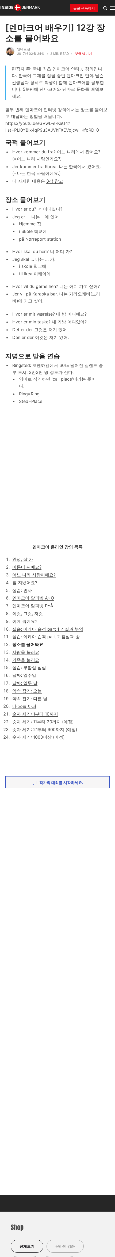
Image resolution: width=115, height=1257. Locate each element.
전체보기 (27, 1246)
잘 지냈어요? (24, 582)
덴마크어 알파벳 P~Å (32, 605)
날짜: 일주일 (24, 675)
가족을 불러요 (25, 660)
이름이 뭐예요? (26, 567)
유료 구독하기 (84, 8)
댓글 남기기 (83, 54)
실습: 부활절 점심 (29, 667)
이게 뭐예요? (24, 621)
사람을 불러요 (25, 652)
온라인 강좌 (65, 1246)
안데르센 (23, 49)
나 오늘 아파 (24, 706)
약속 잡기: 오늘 (27, 690)
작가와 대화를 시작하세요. (61, 782)
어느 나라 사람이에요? (34, 574)
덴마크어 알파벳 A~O (33, 598)
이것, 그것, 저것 (27, 613)
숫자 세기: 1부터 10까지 (35, 714)
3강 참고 (54, 181)
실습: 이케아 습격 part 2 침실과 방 (46, 636)
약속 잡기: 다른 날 (29, 698)
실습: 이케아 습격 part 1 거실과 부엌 (47, 629)
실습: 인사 (22, 590)
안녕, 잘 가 (22, 559)
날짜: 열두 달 (24, 683)
